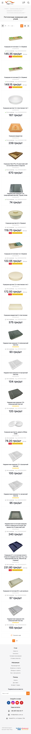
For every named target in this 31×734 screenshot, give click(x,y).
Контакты (15, 653)
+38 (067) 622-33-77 (17, 711)
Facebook (8, 702)
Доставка (15, 682)
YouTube (17, 702)
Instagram (13, 702)
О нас (15, 648)
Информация (15, 662)
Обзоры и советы (15, 670)
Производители (15, 665)
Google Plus (21, 702)
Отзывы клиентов (15, 658)
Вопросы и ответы (15, 668)
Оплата (15, 680)
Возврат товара (15, 685)
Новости (15, 651)
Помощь (15, 677)
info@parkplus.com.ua (17, 714)
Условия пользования (15, 656)
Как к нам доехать (15, 673)
